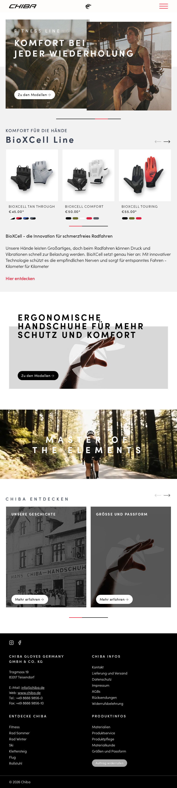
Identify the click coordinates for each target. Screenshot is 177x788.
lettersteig (19, 751)
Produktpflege (103, 739)
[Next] (166, 141)
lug (13, 757)
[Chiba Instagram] (11, 642)
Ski (11, 745)
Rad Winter (18, 739)
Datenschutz (102, 679)
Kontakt (98, 667)
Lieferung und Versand (109, 673)
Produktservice (103, 733)
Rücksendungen (104, 697)
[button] (12, 218)
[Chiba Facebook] (19, 642)
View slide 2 (88, 617)
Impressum (100, 685)
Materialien (101, 727)
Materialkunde (103, 745)
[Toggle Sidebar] (163, 6)
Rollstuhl (15, 763)
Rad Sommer (19, 733)
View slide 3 (101, 617)
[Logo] (22, 6)
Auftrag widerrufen (109, 763)
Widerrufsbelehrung (107, 703)
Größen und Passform (109, 751)
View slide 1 (75, 617)
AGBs (96, 691)
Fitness (14, 727)
